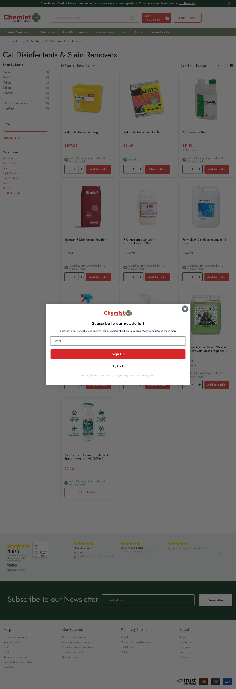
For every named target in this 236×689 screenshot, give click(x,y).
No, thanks (118, 366)
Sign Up (118, 354)
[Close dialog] (185, 308)
